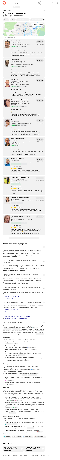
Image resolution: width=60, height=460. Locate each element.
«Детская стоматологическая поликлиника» (18, 316)
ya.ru (44, 455)
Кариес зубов (9, 298)
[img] (14, 50)
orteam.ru (11, 384)
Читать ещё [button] (38, 75)
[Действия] (44, 11)
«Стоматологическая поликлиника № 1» (16, 318)
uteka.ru (12, 400)
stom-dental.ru (8, 329)
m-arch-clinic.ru (16, 329)
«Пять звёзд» (8, 314)
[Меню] (57, 2)
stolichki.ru (15, 424)
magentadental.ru (33, 374)
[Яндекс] (4, 3)
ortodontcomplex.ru (36, 369)
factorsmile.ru (30, 427)
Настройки (35, 455)
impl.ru (16, 343)
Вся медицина (7, 10)
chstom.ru (35, 327)
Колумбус (7, 455)
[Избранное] (52, 3)
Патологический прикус (12, 296)
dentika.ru (8, 424)
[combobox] (21, 3)
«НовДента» (8, 312)
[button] (9, 37)
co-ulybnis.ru (19, 400)
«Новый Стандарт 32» (11, 309)
